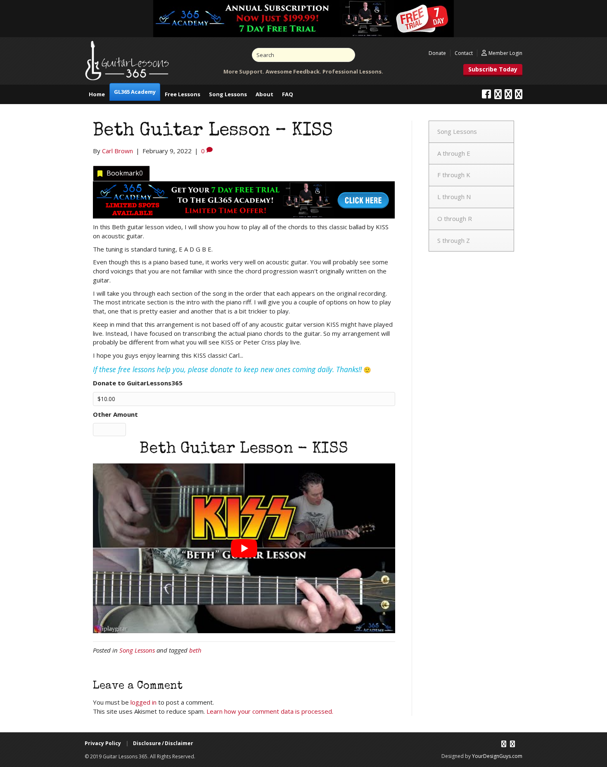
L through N (454, 196)
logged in (143, 702)
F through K (453, 175)
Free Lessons (182, 94)
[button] (492, 70)
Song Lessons (228, 94)
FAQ (287, 94)
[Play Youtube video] (244, 548)
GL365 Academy (135, 91)
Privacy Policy (103, 743)
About (264, 94)
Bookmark (125, 173)
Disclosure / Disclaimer (163, 743)
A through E (453, 153)
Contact (464, 53)
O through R (454, 218)
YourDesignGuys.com (497, 756)
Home (97, 94)
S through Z (453, 240)
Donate (437, 53)
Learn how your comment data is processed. (269, 711)
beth (195, 650)
